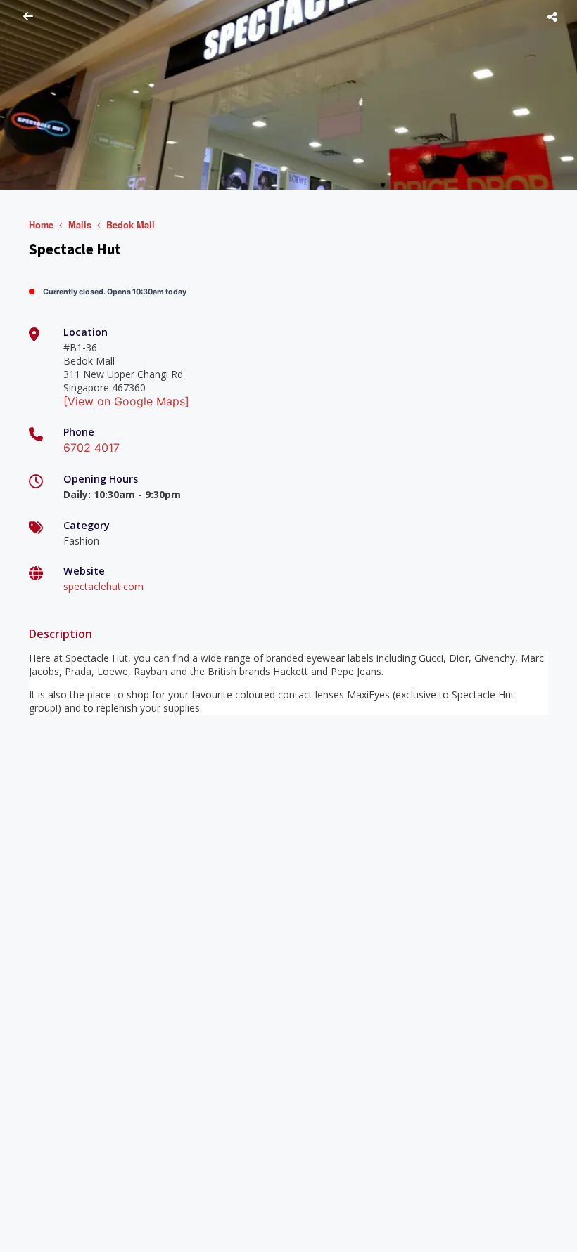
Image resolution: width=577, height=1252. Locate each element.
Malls (79, 225)
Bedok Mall (130, 225)
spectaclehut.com (103, 586)
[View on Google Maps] (126, 401)
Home (41, 225)
